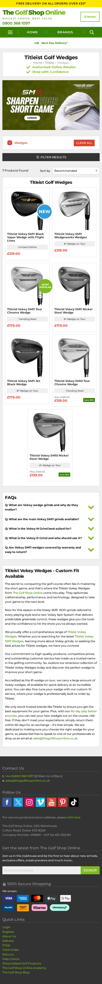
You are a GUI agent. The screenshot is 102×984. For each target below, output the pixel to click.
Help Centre (10, 959)
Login (6, 927)
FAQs (6, 945)
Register (8, 932)
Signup (90, 870)
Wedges (21, 143)
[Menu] (10, 32)
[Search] (92, 32)
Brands (65, 32)
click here (73, 817)
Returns (8, 954)
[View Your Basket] (90, 16)
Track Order (10, 949)
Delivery (8, 940)
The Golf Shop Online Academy (24, 968)
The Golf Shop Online (27, 593)
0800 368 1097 (16, 23)
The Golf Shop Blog (15, 972)
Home (32, 32)
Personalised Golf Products (21, 963)
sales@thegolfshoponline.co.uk (55, 738)
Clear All (84, 143)
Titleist (49, 62)
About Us (9, 936)
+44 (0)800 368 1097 (19, 776)
